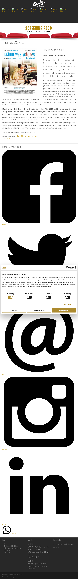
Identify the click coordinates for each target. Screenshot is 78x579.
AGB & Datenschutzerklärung (12, 548)
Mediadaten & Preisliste (11, 546)
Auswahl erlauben (39, 310)
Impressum (7, 550)
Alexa (39, 566)
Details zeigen (67, 304)
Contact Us (7, 552)
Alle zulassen (63, 310)
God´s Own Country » (32, 136)
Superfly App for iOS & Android (37, 563)
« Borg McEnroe (21, 136)
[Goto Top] (75, 574)
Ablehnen (14, 310)
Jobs (5, 544)
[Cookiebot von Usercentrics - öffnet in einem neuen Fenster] (67, 267)
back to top (7, 138)
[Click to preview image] (19, 72)
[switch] (29, 297)
